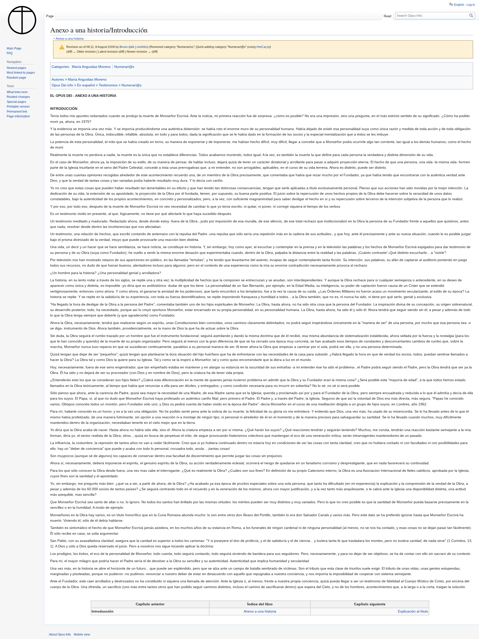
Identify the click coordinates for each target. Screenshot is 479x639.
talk (131, 46)
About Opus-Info (60, 634)
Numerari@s (124, 67)
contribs (141, 46)
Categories (60, 67)
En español (86, 85)
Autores (58, 79)
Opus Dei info (62, 85)
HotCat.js (262, 46)
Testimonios (108, 85)
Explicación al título (413, 611)
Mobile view (82, 634)
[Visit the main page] (22, 20)
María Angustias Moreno (91, 67)
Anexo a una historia (70, 38)
